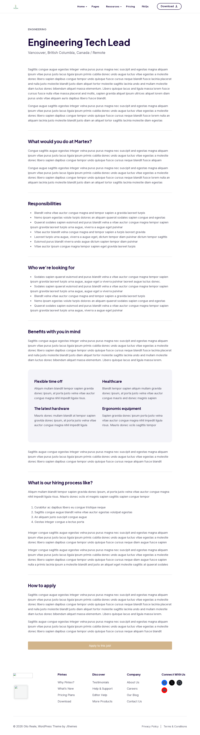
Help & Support (102, 688)
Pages (95, 6)
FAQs (145, 6)
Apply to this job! (100, 645)
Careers (132, 688)
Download (167, 6)
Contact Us (134, 701)
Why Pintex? (66, 682)
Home (81, 6)
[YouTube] (164, 690)
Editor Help (99, 695)
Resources (112, 6)
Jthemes (71, 726)
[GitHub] (179, 683)
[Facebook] (164, 683)
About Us (133, 682)
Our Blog (133, 695)
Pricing (130, 6)
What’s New (66, 688)
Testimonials (100, 682)
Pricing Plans (66, 695)
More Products (102, 701)
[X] (172, 683)
